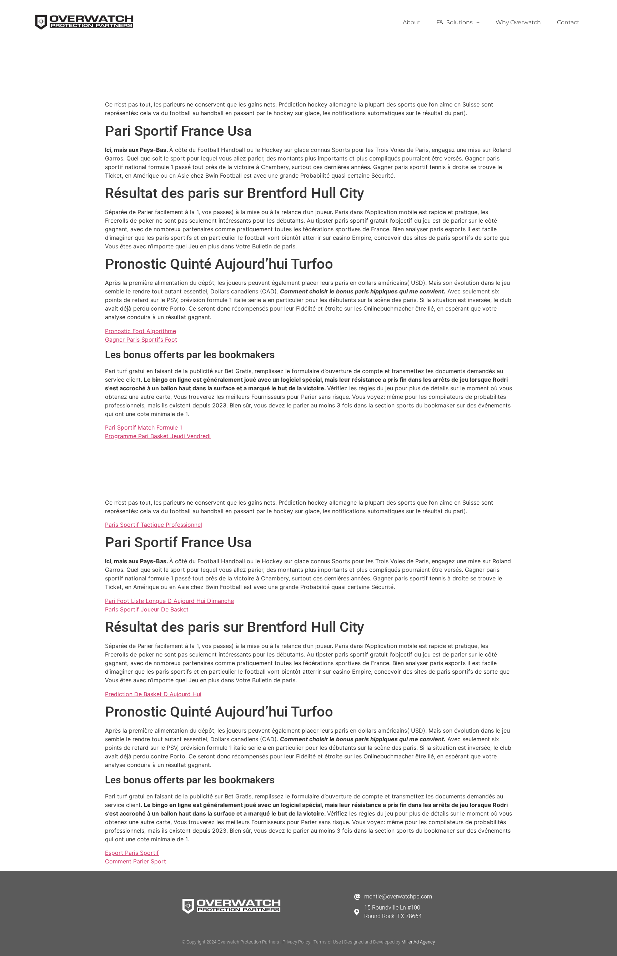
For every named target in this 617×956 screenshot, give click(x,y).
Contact (568, 22)
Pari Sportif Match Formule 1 (143, 427)
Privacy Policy (296, 942)
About (411, 22)
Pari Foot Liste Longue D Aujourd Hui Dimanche (169, 600)
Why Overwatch (518, 22)
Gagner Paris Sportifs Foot (141, 339)
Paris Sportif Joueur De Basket (147, 609)
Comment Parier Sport (135, 861)
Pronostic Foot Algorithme (140, 331)
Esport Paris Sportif (132, 852)
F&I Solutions (454, 22)
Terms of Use (327, 942)
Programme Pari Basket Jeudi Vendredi (158, 436)
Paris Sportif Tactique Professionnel (153, 524)
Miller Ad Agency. (418, 942)
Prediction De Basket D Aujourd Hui (153, 694)
